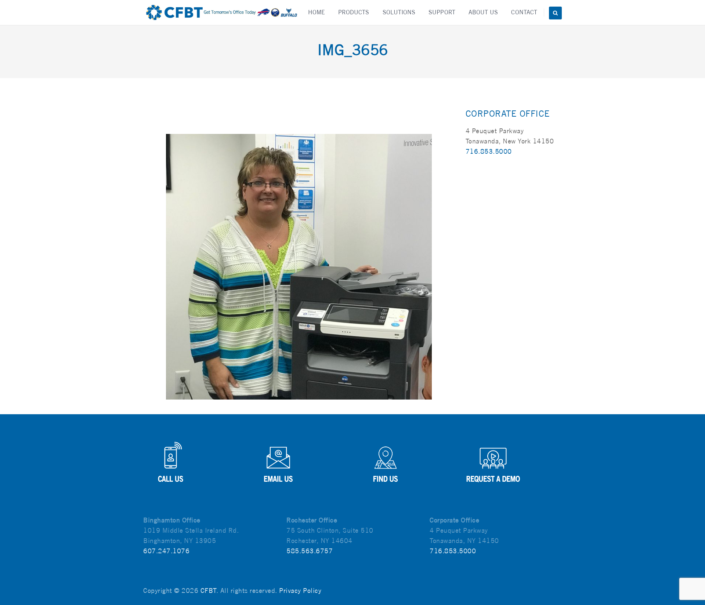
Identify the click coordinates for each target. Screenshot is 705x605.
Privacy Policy (300, 590)
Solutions (399, 12)
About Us (483, 12)
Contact (524, 12)
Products (353, 12)
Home (316, 12)
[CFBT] (221, 12)
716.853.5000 (489, 151)
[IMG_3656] (299, 266)
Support (442, 12)
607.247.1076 (166, 551)
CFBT (208, 590)
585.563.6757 (309, 551)
